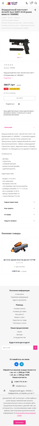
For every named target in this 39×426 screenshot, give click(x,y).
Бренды (20, 334)
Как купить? (19, 314)
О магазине (19, 294)
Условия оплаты (19, 308)
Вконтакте (16, 364)
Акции (19, 332)
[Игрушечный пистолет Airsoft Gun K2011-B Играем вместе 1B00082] (19, 46)
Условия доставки (19, 311)
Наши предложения (19, 328)
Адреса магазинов (19, 300)
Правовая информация (19, 297)
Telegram (22, 364)
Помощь (19, 305)
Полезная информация (19, 290)
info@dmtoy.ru (21, 386)
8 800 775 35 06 (21, 382)
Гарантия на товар (20, 320)
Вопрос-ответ (19, 317)
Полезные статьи (19, 323)
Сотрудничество (19, 337)
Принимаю (19, 422)
